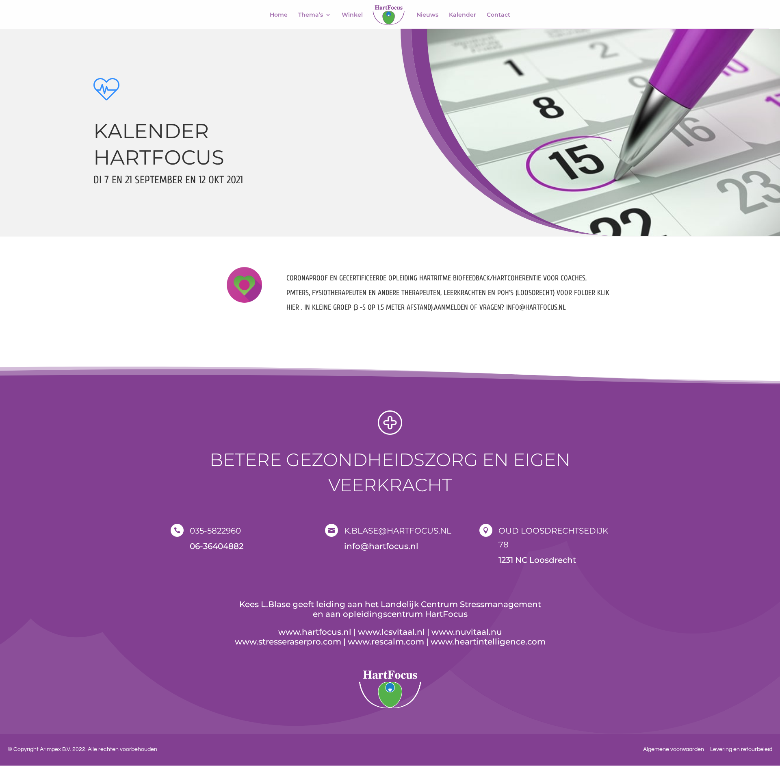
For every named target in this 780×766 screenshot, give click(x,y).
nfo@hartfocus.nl (382, 546)
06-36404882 (216, 546)
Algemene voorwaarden (673, 749)
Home (279, 15)
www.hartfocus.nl (314, 632)
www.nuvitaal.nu (466, 632)
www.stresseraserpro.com (288, 642)
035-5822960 (215, 531)
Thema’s (310, 15)
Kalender (462, 15)
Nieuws (427, 15)
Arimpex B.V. (55, 749)
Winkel (352, 15)
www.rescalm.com (386, 642)
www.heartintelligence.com (488, 642)
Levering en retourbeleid (741, 749)
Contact (498, 15)
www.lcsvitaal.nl (391, 632)
